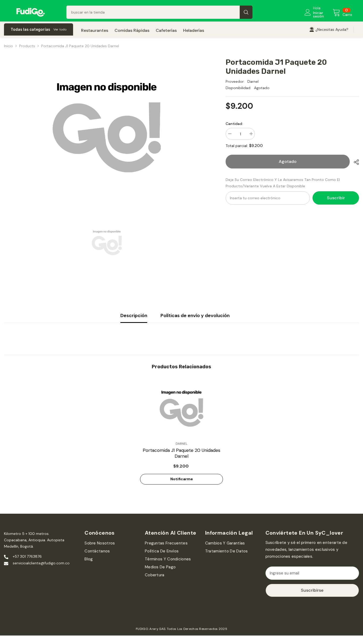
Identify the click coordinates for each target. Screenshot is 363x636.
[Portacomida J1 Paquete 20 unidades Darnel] (181, 408)
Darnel (253, 81)
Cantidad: (234, 123)
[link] (328, 29)
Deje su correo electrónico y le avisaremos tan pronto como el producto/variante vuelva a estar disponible (283, 182)
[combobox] (153, 12)
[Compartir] (354, 162)
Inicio (8, 46)
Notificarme (181, 479)
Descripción (133, 315)
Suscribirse (312, 590)
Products (27, 46)
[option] (107, 126)
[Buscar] (159, 12)
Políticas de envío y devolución (195, 315)
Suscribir (336, 198)
